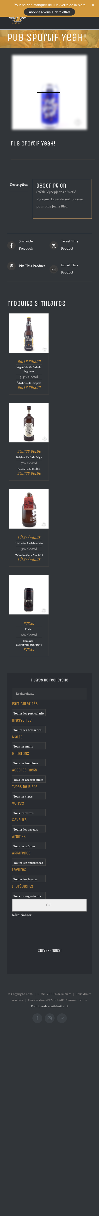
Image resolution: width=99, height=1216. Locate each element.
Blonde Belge (29, 451)
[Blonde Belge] (29, 404)
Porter (29, 623)
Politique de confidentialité (49, 1006)
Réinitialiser (21, 915)
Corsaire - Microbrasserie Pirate (29, 643)
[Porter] (29, 577)
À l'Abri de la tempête (29, 383)
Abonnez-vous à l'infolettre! (49, 12)
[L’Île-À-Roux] (29, 491)
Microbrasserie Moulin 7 (29, 555)
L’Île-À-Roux (29, 537)
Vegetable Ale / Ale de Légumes (29, 369)
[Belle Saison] (29, 315)
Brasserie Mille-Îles (29, 469)
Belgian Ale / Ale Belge (29, 457)
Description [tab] (19, 184)
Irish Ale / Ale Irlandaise (29, 543)
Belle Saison (29, 361)
